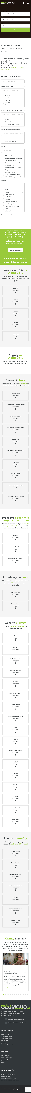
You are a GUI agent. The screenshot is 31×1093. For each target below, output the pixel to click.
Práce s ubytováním (10, 141)
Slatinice (14, 102)
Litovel (14, 98)
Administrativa (14, 156)
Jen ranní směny (9, 139)
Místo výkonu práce (6, 17)
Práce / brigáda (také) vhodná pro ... (12, 110)
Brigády (13, 355)
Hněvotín (14, 95)
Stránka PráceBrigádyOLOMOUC (17, 1019)
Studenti (7, 119)
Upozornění (4, 1040)
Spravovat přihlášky (6, 1038)
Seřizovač (14, 211)
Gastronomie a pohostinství (14, 163)
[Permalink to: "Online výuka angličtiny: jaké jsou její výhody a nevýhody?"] (15, 959)
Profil (2, 1042)
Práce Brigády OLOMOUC (18, 976)
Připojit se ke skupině (15, 250)
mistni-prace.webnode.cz (8, 1078)
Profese (3, 180)
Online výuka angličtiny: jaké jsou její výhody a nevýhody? (15, 972)
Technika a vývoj (14, 172)
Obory (3, 23)
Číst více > (7, 988)
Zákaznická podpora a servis (14, 177)
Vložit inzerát (5, 1034)
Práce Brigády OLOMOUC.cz (12, 68)
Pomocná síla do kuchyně (14, 206)
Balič (14, 190)
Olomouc (14, 100)
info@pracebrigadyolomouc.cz (10, 1080)
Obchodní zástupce (14, 197)
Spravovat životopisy (7, 1057)
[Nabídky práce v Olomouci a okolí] (8, 3)
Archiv (17, 1090)
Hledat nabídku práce (7, 11)
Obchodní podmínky (7, 1044)
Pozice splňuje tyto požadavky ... (11, 129)
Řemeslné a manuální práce (14, 167)
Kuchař (14, 192)
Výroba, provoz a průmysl (14, 174)
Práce (7, 270)
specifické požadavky (13, 583)
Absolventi (8, 122)
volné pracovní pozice (18, 626)
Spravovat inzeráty (6, 1036)
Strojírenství (14, 170)
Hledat (15, 30)
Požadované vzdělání (7, 215)
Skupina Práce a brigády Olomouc (17, 1023)
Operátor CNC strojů (14, 201)
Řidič (14, 208)
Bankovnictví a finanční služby (14, 158)
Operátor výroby (14, 204)
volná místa (23, 384)
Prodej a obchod (14, 165)
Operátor (14, 199)
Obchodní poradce (14, 194)
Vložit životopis (5, 1055)
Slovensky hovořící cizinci (12, 124)
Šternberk (14, 105)
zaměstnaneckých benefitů (19, 844)
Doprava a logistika (14, 160)
